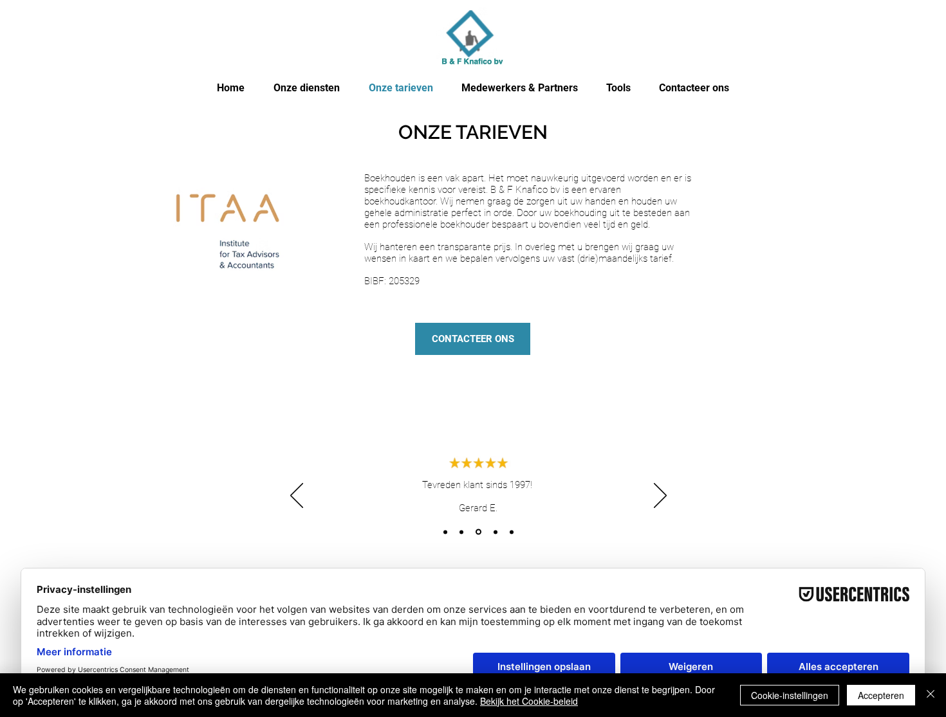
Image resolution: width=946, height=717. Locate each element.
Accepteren (881, 695)
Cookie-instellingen (789, 695)
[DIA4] (495, 532)
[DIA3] (478, 532)
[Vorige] (296, 496)
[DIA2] (461, 532)
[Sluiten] (930, 695)
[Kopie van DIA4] (512, 532)
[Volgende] (660, 496)
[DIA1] (445, 532)
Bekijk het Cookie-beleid (529, 700)
